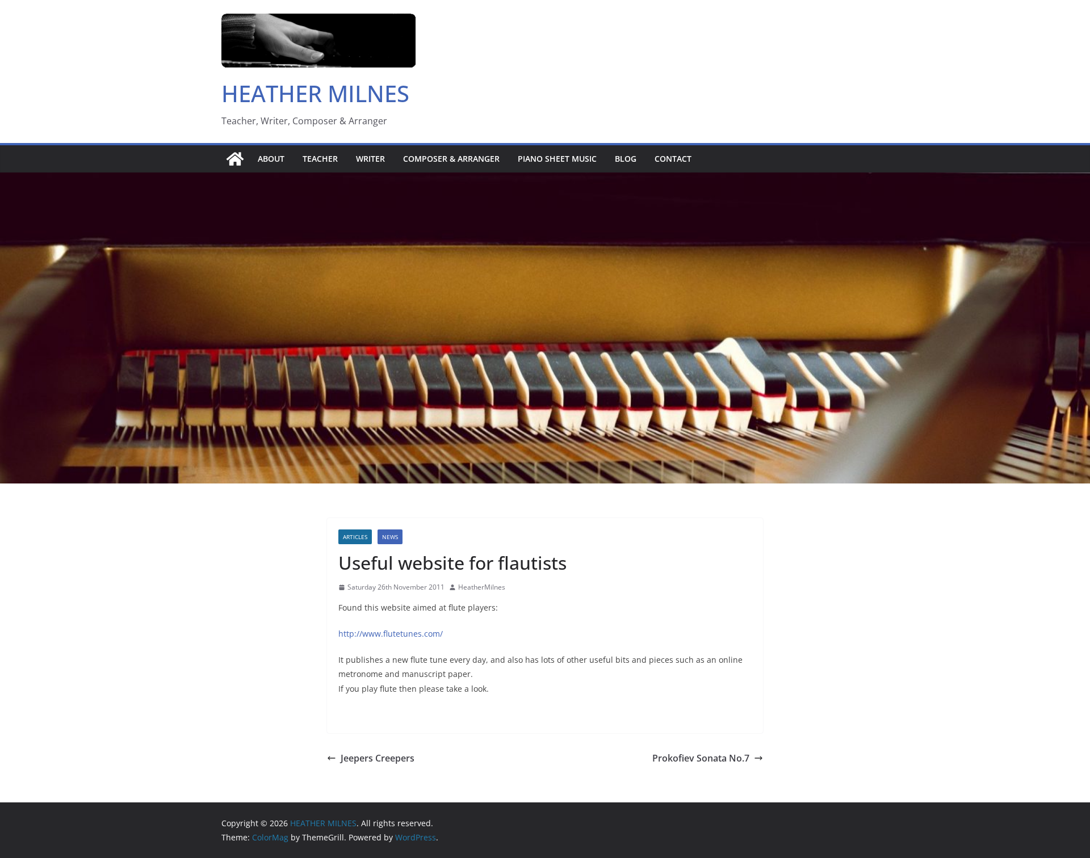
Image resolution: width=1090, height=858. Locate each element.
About (271, 158)
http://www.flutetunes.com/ (390, 633)
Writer (370, 158)
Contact (673, 158)
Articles (355, 537)
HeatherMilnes (481, 587)
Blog (625, 158)
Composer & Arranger (451, 158)
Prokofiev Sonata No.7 (700, 758)
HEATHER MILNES (315, 93)
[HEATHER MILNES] (235, 159)
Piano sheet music (557, 158)
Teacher (320, 158)
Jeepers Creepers (377, 758)
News (390, 537)
